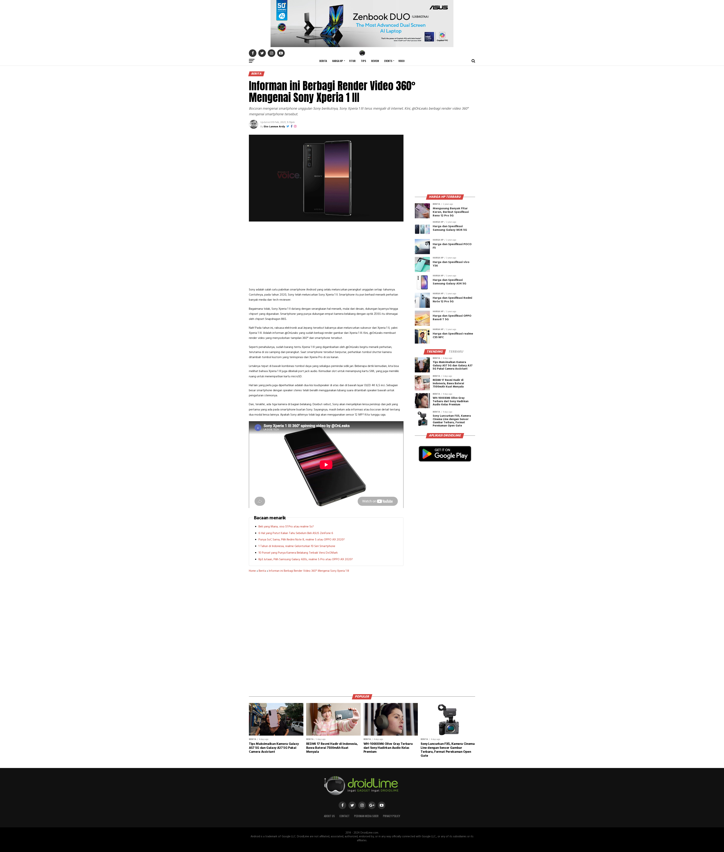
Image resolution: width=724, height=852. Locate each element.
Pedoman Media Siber (366, 816)
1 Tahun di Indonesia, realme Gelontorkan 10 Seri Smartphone (296, 546)
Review (375, 61)
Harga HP (337, 61)
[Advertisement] (326, 255)
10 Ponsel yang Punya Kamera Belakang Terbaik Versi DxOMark (298, 552)
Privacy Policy (391, 816)
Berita (323, 61)
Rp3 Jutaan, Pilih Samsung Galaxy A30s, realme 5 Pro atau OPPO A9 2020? (305, 559)
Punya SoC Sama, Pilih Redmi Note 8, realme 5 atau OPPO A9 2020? (301, 539)
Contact (344, 816)
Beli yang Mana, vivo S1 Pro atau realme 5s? (286, 526)
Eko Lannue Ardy (274, 127)
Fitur (352, 61)
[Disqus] (326, 632)
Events (388, 61)
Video (401, 61)
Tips (363, 61)
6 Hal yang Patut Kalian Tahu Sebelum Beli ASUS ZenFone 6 (295, 533)
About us (329, 816)
